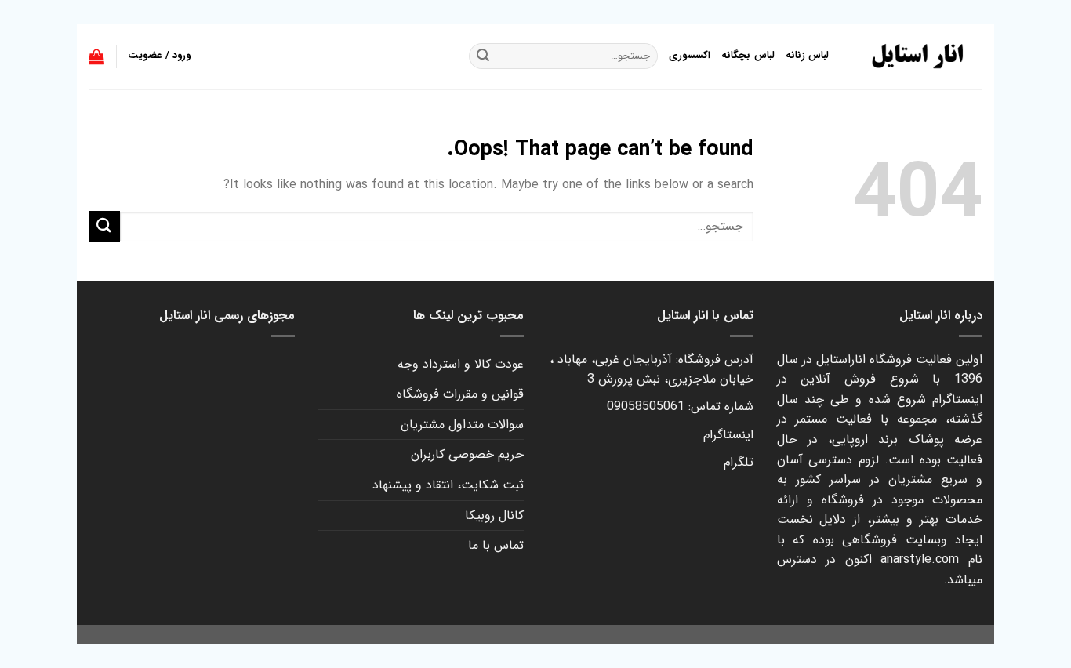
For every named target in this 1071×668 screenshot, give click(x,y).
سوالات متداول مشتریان (462, 424)
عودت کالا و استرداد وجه (461, 364)
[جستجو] (483, 56)
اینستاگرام (728, 435)
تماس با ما (496, 545)
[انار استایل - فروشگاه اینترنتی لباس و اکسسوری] (917, 56)
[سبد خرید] (96, 56)
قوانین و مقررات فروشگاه (460, 394)
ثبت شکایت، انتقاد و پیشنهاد (448, 485)
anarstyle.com (919, 559)
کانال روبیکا (494, 515)
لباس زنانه (807, 56)
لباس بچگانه (747, 56)
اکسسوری (689, 56)
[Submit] (104, 226)
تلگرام (738, 462)
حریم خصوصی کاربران (467, 454)
